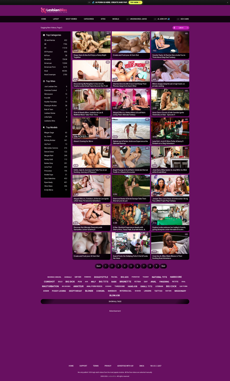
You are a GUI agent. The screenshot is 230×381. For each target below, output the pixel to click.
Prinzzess (55, 171)
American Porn (55, 67)
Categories (89, 19)
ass (86, 282)
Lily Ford (55, 144)
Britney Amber (55, 140)
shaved (138, 291)
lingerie (147, 291)
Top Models (51, 127)
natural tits (159, 277)
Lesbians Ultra (55, 121)
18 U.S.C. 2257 (155, 366)
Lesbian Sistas (55, 113)
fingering (164, 282)
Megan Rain (55, 156)
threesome (120, 286)
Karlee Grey (55, 163)
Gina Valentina (55, 178)
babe (114, 281)
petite (175, 282)
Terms (96, 366)
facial (114, 277)
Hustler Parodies (55, 102)
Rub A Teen (55, 109)
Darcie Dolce (55, 152)
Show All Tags (115, 301)
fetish (137, 282)
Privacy (108, 366)
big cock (171, 286)
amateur (78, 286)
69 (55, 48)
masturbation (50, 286)
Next (163, 266)
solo (60, 282)
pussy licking (59, 291)
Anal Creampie (55, 75)
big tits (103, 281)
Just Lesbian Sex (55, 86)
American (55, 63)
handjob (132, 286)
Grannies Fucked (55, 90)
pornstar (136, 277)
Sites (103, 19)
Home (43, 19)
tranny (146, 277)
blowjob (114, 295)
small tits (146, 286)
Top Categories (53, 35)
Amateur (55, 59)
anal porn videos (94, 286)
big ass (125, 277)
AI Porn (55, 55)
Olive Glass (55, 186)
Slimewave (55, 94)
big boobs (66, 286)
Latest (56, 19)
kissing (108, 286)
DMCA (141, 366)
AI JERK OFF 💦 (162, 19)
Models (115, 19)
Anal (55, 71)
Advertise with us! (125, 366)
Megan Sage (55, 133)
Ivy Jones (55, 136)
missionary (180, 291)
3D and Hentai (55, 40)
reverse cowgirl (54, 277)
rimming (87, 277)
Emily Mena (55, 190)
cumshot (49, 281)
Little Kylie (55, 117)
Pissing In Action (55, 106)
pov (80, 282)
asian (46, 291)
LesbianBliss (112, 376)
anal (153, 281)
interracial (126, 291)
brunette (125, 281)
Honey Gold (55, 159)
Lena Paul (55, 167)
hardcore (176, 277)
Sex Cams (183, 19)
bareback (112, 291)
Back (99, 266)
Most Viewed (71, 19)
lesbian (159, 286)
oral (183, 282)
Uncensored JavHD (137, 19)
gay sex (78, 277)
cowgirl (100, 291)
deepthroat (75, 291)
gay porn (183, 286)
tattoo (158, 291)
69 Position (55, 52)
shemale (68, 277)
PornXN (55, 98)
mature (168, 291)
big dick (70, 281)
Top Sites (50, 81)
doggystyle (101, 277)
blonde (89, 291)
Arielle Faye (55, 175)
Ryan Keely (55, 182)
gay (146, 282)
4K (55, 44)
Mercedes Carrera (55, 148)
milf (93, 281)
